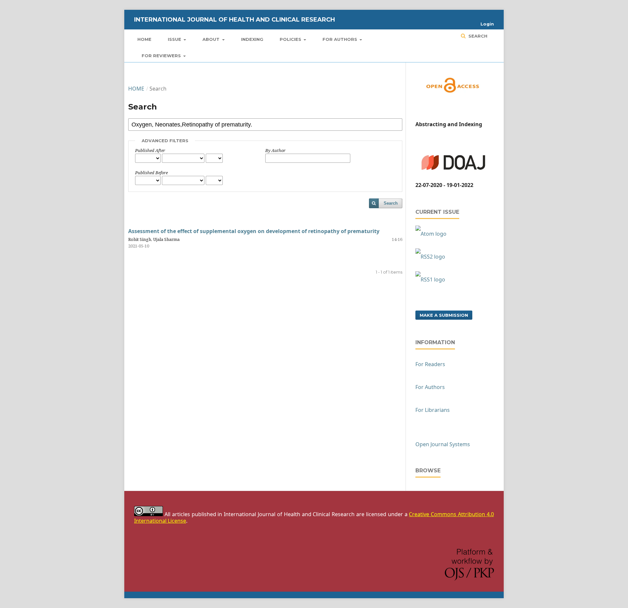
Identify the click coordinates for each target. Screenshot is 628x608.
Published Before (151, 173)
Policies (291, 39)
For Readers (430, 364)
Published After (150, 150)
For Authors (340, 39)
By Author (275, 150)
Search (477, 36)
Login (487, 23)
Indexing (252, 39)
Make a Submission (444, 315)
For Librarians (432, 410)
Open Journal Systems (442, 444)
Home (144, 39)
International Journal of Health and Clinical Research (234, 19)
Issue (175, 39)
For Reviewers (162, 55)
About (211, 39)
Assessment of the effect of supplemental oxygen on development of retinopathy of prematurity (253, 231)
